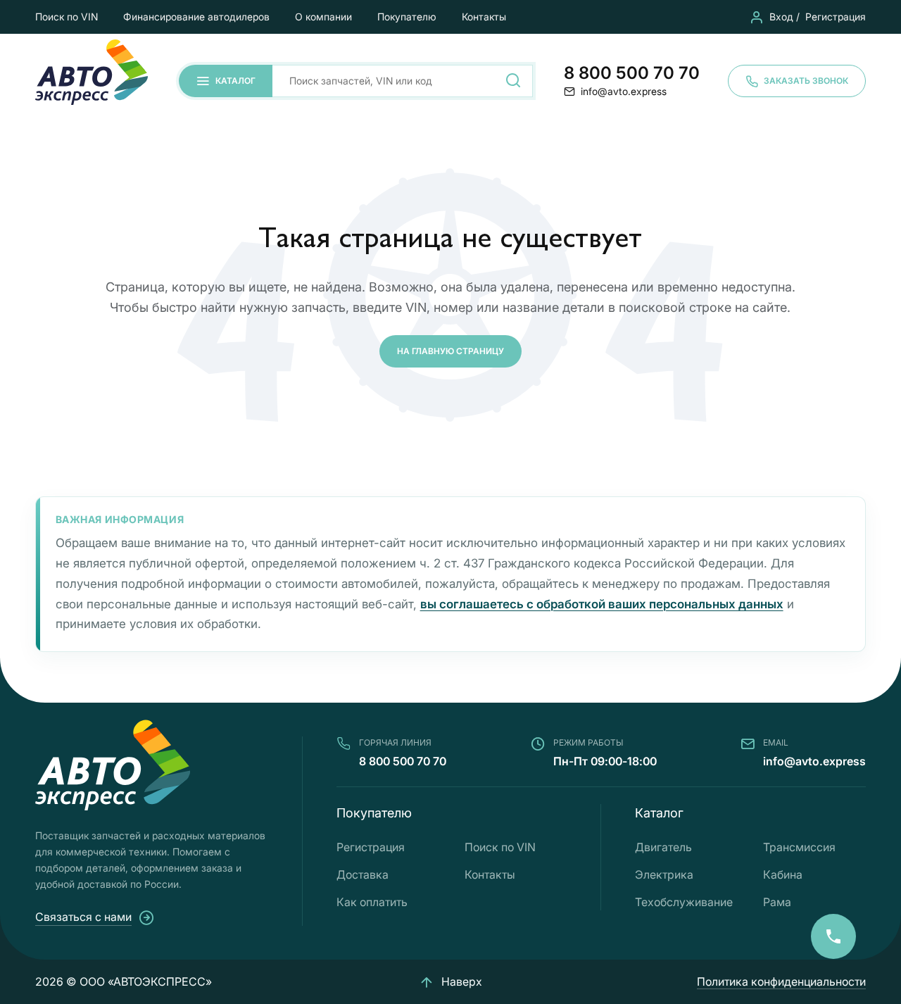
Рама (777, 902)
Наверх (461, 981)
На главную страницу (450, 351)
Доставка (362, 874)
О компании (323, 17)
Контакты (484, 17)
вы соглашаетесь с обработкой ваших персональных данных (601, 604)
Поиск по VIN (66, 17)
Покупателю (406, 17)
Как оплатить (372, 902)
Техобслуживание (684, 902)
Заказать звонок (806, 80)
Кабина (782, 874)
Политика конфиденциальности (781, 981)
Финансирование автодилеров (196, 17)
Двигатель (663, 847)
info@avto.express (624, 91)
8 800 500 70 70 (632, 73)
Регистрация (817, 17)
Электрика (664, 874)
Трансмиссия (799, 847)
